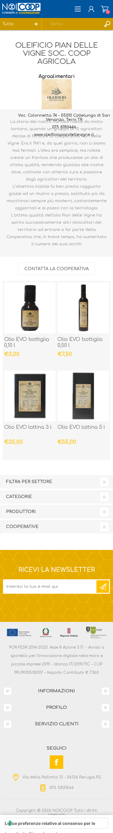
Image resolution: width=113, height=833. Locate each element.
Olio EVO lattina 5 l (81, 427)
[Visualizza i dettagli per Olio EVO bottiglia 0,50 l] (83, 307)
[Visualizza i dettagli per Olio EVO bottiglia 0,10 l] (29, 307)
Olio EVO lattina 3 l (28, 427)
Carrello (104, 9)
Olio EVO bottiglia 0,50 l (80, 342)
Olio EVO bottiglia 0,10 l (26, 342)
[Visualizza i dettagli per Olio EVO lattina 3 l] (29, 396)
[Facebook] (56, 762)
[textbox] (71, 24)
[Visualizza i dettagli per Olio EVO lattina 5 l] (83, 396)
